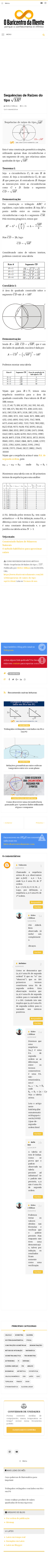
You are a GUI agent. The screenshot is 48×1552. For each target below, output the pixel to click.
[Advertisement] (24, 65)
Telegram (8, 650)
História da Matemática (14, 1340)
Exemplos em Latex (15, 1541)
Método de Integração (13, 1350)
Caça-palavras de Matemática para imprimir (21, 1478)
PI (18, 1361)
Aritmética (21, 1371)
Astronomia (9, 1361)
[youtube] (41, 3)
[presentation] (16, 100)
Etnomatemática (11, 1387)
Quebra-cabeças (11, 1366)
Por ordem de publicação (17, 1518)
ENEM (27, 1381)
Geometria (14, 674)
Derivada (26, 1361)
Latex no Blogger (14, 1545)
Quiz (38, 1376)
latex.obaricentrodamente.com (19, 844)
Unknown (23, 865)
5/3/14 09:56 (32, 921)
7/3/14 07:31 (32, 1211)
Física (29, 1340)
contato (16, 663)
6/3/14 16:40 (32, 1037)
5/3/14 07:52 (19, 868)
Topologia (9, 1381)
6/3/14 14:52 (19, 966)
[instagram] (45, 3)
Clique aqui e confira (24, 1430)
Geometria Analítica (13, 1356)
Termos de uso (30, 581)
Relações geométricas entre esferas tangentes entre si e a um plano (24, 766)
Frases (19, 1381)
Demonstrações (36, 1345)
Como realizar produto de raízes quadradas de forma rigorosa (20, 1501)
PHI (23, 1366)
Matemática (30, 1350)
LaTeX (31, 1376)
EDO (24, 1376)
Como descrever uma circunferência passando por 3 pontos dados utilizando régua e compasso (24, 804)
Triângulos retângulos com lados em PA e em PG (24, 730)
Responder (36, 902)
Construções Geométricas (24, 798)
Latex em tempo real (15, 1537)
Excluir (38, 907)
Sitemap (10, 1522)
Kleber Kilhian (23, 568)
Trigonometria (30, 1356)
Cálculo (8, 1335)
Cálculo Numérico (12, 1376)
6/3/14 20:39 (32, 1148)
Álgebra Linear (27, 1387)
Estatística (33, 1371)
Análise (30, 1366)
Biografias (9, 1371)
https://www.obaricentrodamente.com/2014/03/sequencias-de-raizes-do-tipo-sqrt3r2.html (23, 577)
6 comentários (11, 109)
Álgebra (30, 1335)
